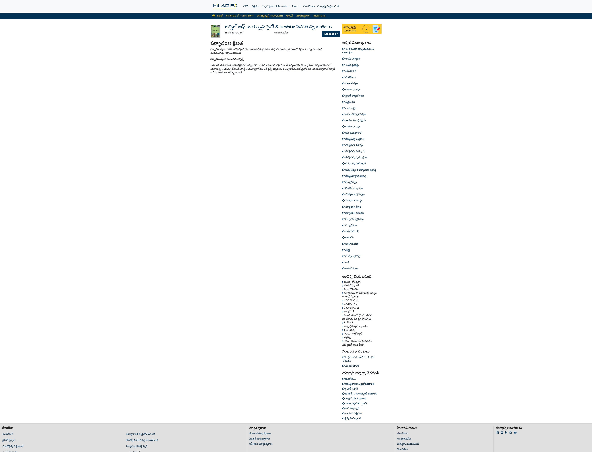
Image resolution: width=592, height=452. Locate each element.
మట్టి (347, 249)
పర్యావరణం (351, 225)
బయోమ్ (349, 237)
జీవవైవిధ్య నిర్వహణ (354, 138)
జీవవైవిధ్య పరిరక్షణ (354, 145)
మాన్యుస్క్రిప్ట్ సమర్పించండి (270, 15)
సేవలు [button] (295, 6)
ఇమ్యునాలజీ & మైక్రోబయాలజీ (140, 433)
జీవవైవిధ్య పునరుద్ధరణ (356, 157)
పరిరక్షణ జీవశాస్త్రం (353, 200)
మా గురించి (402, 433)
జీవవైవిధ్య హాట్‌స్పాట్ (355, 163)
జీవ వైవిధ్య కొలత (353, 132)
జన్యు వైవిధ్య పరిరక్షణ (355, 114)
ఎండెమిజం (350, 77)
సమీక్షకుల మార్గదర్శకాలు (261, 443)
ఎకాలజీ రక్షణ (351, 83)
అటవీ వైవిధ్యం (352, 64)
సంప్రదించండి (319, 15)
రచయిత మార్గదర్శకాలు (260, 433)
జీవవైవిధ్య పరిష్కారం (355, 151)
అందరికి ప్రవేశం (404, 438)
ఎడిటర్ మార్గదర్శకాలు (259, 438)
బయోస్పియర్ (351, 243)
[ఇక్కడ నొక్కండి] (225, 6)
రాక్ (347, 262)
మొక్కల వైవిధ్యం (353, 256)
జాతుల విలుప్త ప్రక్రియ (355, 120)
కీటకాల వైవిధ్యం (352, 89)
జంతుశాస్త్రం (350, 108)
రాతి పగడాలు (351, 268)
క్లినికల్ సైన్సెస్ (8, 440)
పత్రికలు (255, 6)
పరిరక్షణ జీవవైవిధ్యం (355, 194)
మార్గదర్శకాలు (303, 15)
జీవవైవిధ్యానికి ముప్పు (355, 175)
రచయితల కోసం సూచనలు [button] (239, 15)
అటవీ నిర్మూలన (352, 58)
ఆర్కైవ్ (289, 15)
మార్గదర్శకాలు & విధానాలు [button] (275, 6)
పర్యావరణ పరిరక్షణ (354, 212)
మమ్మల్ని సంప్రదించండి (328, 6)
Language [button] (330, 33)
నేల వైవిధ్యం (351, 182)
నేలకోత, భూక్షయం (354, 188)
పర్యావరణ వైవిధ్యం (354, 219)
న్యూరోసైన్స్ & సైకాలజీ (13, 446)
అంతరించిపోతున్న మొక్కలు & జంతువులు (358, 50)
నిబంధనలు (402, 449)
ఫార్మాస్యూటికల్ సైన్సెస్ (136, 446)
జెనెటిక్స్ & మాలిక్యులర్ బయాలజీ (142, 440)
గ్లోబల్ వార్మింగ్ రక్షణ (354, 95)
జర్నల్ (219, 15)
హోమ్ (246, 6)
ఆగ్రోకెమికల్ (350, 71)
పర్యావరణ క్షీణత (353, 206)
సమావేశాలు (309, 6)
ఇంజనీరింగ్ (7, 433)
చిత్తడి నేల (350, 101)
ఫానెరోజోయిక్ (351, 231)
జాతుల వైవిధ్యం (352, 126)
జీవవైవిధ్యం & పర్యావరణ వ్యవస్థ (360, 169)
